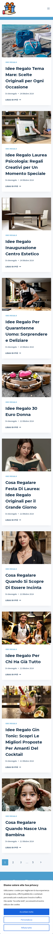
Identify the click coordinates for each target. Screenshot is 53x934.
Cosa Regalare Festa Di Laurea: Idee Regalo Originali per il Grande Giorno (22, 495)
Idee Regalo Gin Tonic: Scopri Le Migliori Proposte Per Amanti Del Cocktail (23, 742)
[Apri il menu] (48, 8)
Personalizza (26, 919)
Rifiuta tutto (26, 927)
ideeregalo (12, 93)
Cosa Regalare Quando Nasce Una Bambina (26, 828)
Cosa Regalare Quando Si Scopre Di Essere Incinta (24, 581)
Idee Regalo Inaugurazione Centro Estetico (22, 247)
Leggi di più (13, 100)
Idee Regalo (11, 62)
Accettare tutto (26, 911)
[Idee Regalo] (10, 8)
